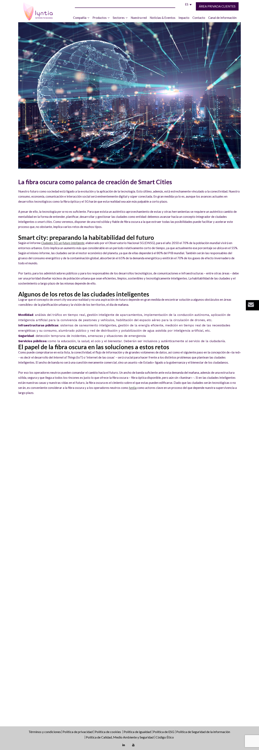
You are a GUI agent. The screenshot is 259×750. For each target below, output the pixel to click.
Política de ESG (163, 731)
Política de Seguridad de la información (203, 731)
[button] (252, 305)
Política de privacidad (78, 731)
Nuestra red (139, 17)
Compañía (79, 17)
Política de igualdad (137, 731)
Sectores (119, 17)
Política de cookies (108, 731)
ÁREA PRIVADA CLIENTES (217, 6)
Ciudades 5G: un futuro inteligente (62, 243)
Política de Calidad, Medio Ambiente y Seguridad (120, 737)
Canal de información (222, 17)
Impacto (183, 17)
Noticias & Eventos (162, 17)
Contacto (198, 17)
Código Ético (165, 737)
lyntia (133, 387)
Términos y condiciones (45, 732)
